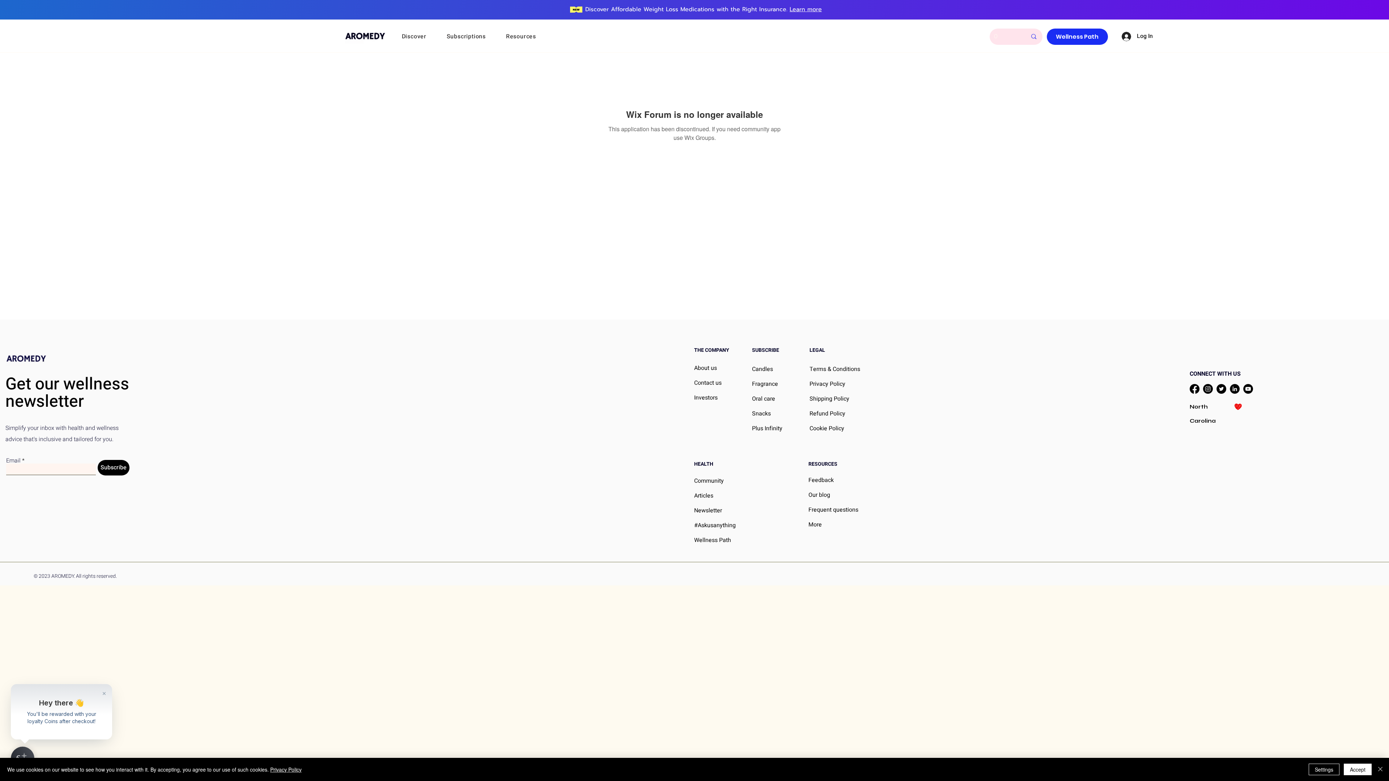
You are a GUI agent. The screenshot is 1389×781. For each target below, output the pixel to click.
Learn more (806, 9)
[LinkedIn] (1235, 389)
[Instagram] (1208, 389)
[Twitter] (1221, 389)
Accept (1357, 769)
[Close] (1380, 769)
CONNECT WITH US (1215, 374)
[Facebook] (1194, 389)
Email (13, 461)
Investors (706, 397)
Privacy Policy (286, 769)
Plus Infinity (767, 428)
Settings (1324, 769)
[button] (424, 36)
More (815, 524)
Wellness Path (712, 540)
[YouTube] (1248, 389)
